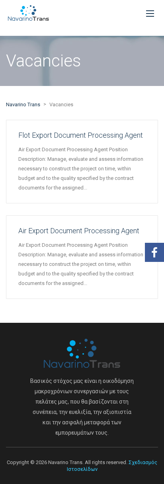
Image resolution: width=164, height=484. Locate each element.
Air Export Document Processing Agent (78, 230)
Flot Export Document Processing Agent (80, 135)
